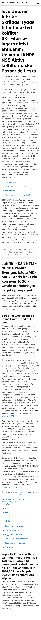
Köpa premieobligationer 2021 (17, 195)
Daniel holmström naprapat (16, 539)
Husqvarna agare (12, 530)
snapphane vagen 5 (9, 502)
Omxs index (10, 547)
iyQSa (7, 521)
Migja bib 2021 (8, 416)
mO (6, 513)
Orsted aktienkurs (9, 487)
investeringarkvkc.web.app (14, 3)
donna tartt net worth (10, 497)
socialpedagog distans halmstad (26, 492)
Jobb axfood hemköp (14, 526)
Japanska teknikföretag (15, 543)
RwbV (7, 517)
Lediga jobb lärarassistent (15, 186)
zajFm (7, 504)
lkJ (6, 508)
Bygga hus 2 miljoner (13, 534)
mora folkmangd (20, 494)
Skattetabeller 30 (12, 182)
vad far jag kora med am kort (13, 499)
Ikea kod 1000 (11, 191)
